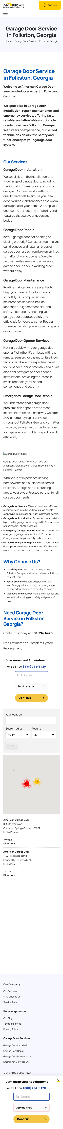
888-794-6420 (42, 633)
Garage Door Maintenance (23, 280)
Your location (14, 714)
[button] (58, 1080)
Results (36, 728)
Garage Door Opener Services (26, 340)
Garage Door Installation (22, 169)
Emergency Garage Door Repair (27, 396)
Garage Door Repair (18, 229)
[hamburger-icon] (5, 14)
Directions (9, 843)
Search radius (14, 728)
